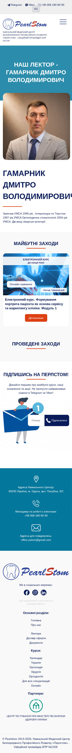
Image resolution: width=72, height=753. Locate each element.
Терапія (36, 662)
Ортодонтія (36, 676)
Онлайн (36, 685)
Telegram (16, 4)
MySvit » (41, 604)
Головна (36, 620)
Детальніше (36, 317)
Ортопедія (36, 667)
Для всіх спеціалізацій (36, 681)
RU (36, 9)
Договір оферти (36, 638)
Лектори (36, 633)
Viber (31, 4)
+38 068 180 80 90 (52, 4)
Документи (36, 642)
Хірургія (36, 671)
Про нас (36, 624)
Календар (36, 658)
